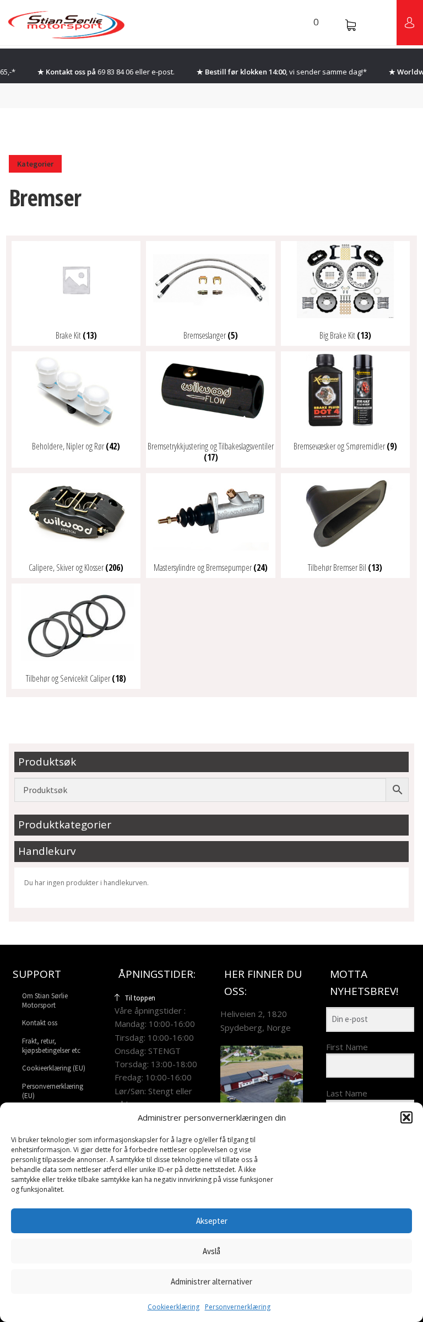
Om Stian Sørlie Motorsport (45, 1000)
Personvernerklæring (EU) (52, 1090)
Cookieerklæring (173, 1307)
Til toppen (140, 997)
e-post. (163, 72)
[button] (406, 1117)
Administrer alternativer (211, 1281)
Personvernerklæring (237, 1307)
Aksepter (211, 1221)
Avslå (211, 1251)
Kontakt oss (39, 1022)
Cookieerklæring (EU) (53, 1068)
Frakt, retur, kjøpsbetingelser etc (51, 1045)
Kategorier (35, 164)
